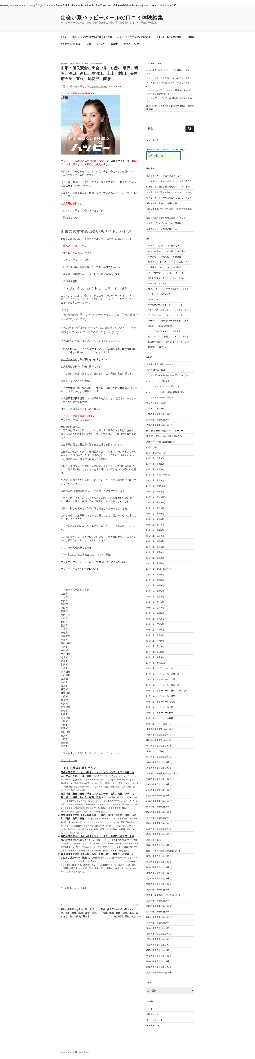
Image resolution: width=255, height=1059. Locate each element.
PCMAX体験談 (154, 272)
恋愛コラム (151, 840)
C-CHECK (165, 267)
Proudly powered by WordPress (74, 1052)
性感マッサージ (171, 336)
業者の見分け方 (155, 342)
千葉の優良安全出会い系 (157, 735)
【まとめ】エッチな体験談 (168, 37)
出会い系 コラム (153, 453)
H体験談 (190, 37)
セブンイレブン (155, 288)
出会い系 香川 (153, 646)
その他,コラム (152, 370)
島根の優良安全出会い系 (157, 823)
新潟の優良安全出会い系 (157, 856)
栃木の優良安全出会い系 (157, 867)
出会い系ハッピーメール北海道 (160, 701)
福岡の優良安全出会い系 (157, 906)
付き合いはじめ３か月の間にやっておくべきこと (169, 198)
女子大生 (101, 44)
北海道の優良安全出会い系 (158, 729)
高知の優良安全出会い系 (157, 961)
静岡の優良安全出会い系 (157, 950)
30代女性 (152, 257)
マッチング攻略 (153, 408)
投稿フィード (152, 1014)
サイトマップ (152, 140)
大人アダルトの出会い (71, 44)
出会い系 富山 (153, 519)
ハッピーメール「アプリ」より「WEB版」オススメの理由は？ (94, 561)
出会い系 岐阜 (153, 536)
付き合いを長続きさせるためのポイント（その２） (170, 186)
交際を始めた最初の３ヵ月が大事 (161, 203)
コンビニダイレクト (174, 272)
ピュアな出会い (155, 315)
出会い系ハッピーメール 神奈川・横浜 (164, 690)
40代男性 (152, 262)
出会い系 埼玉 (153, 491)
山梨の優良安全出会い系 (157, 801)
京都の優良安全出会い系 (157, 419)
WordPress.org (153, 1025)
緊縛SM (114, 44)
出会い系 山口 (153, 524)
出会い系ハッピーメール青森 (159, 718)
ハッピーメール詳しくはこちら (77, 419)
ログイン (150, 1009)
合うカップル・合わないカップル (161, 229)
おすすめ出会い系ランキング (159, 364)
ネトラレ (186, 288)
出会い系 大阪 (153, 502)
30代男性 (164, 257)
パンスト (178, 304)
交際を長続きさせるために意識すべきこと (165, 217)
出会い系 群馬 (153, 618)
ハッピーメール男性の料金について (80, 569)
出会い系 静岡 (153, 641)
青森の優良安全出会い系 (157, 945)
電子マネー (164, 347)
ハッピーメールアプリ (158, 299)
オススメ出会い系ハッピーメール (90, 63)
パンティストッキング (158, 310)
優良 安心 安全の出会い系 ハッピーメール (165, 430)
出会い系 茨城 (153, 624)
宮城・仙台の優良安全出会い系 (160, 773)
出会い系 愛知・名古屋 (157, 569)
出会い (151, 326)
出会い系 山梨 (153, 530)
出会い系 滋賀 (153, 591)
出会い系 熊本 (153, 596)
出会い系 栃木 (153, 580)
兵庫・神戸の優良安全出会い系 (160, 441)
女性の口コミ (154, 336)
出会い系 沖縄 (153, 585)
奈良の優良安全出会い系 (157, 768)
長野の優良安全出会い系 (157, 939)
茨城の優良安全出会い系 (157, 928)
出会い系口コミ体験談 (156, 723)
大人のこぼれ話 (153, 751)
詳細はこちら (70, 217)
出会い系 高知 (153, 652)
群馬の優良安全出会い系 (157, 922)
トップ (64, 37)
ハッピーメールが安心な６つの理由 (134, 37)
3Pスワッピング (131, 44)
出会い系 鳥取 (153, 657)
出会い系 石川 (153, 602)
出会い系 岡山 (153, 541)
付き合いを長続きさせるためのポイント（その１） (170, 192)
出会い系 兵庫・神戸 (156, 475)
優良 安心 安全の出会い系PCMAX (161, 436)
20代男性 (181, 251)
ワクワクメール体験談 (170, 320)
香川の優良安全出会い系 (157, 956)
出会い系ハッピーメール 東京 (160, 685)
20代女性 (169, 251)
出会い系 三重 (153, 458)
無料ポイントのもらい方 (177, 342)
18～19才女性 (173, 246)
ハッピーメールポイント (159, 304)
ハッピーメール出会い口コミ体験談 (162, 392)
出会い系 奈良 (153, 508)
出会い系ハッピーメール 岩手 (160, 679)
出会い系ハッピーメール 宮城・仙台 (163, 674)
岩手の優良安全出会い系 (157, 818)
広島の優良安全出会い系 (157, 829)
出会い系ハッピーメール (157, 668)
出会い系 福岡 (153, 613)
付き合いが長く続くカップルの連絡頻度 (164, 223)
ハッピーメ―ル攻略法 (156, 381)
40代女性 (177, 257)
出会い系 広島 (153, 552)
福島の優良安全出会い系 (157, 911)
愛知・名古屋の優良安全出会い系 (161, 851)
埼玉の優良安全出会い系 (157, 746)
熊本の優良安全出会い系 (157, 884)
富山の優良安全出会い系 (157, 784)
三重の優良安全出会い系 (157, 414)
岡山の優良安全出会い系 (157, 812)
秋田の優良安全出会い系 (157, 917)
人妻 (89, 44)
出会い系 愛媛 (153, 563)
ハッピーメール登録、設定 (158, 397)
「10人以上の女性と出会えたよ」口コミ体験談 (86, 554)
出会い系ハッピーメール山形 (75, 888)
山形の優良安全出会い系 (157, 795)
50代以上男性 (183, 262)
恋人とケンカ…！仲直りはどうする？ (163, 175)
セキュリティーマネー (158, 283)
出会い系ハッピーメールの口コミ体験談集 (112, 17)
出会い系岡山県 (165, 326)
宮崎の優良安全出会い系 (157, 779)
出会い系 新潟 (153, 574)
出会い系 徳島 (153, 558)
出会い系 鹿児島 (154, 663)
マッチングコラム (154, 403)
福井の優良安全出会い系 (157, 900)
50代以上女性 (166, 262)
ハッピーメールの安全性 (159, 294)
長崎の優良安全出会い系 (157, 934)
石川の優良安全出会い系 (157, 889)
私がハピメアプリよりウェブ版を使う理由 (92, 37)
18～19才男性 (154, 251)
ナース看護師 (172, 288)
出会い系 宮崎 (153, 513)
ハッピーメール (97, 86)
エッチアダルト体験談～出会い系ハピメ (164, 375)
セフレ (175, 283)
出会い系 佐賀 (153, 469)
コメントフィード (154, 1020)
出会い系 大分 (153, 497)
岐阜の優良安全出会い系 (157, 806)
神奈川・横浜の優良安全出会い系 (161, 895)
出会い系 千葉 (153, 480)
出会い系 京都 (153, 464)
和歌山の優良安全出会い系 (158, 740)
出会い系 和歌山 (154, 486)
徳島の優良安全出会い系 (157, 834)
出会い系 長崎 (153, 629)
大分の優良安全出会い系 (157, 757)
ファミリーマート (174, 315)
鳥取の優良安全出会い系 (157, 967)
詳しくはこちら (69, 760)
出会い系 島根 (153, 547)
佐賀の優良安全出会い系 (157, 425)
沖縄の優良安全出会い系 (157, 873)
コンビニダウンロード (158, 278)
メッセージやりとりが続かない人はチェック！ (168, 78)
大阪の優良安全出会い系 (157, 762)
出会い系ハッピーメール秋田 (159, 712)
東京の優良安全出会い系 (157, 862)
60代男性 (152, 267)
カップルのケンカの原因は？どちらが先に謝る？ (169, 181)
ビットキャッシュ (180, 310)
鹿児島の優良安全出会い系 (158, 972)
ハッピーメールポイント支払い (160, 386)
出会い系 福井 (153, 607)
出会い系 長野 (153, 635)
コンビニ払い (178, 278)
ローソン (152, 320)
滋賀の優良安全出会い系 (157, 878)
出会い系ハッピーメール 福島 (160, 696)
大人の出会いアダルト (158, 331)
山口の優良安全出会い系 (157, 790)
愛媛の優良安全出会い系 (157, 845)
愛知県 (185, 336)
